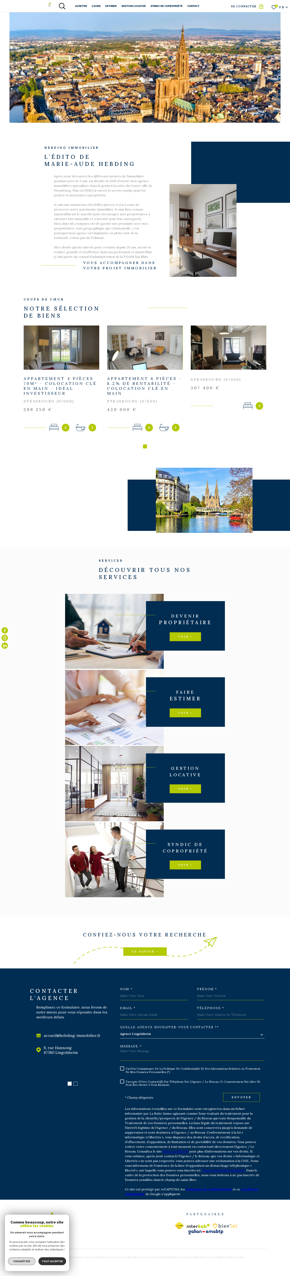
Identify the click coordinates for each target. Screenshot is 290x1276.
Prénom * (207, 989)
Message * (131, 1046)
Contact (193, 6)
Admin (195, 1257)
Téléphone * (210, 1008)
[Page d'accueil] (49, 4)
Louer (96, 6)
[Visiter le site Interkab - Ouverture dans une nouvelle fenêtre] (198, 1226)
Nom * (126, 989)
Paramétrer (21, 1261)
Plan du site (160, 1257)
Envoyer (241, 1097)
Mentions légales (180, 1257)
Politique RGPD (224, 1257)
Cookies (239, 1257)
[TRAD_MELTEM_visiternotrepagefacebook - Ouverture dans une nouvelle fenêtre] (5, 630)
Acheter (81, 6)
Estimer (111, 6)
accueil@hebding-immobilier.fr (72, 1035)
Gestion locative (133, 6)
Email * (128, 1008)
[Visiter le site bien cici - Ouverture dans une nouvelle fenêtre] (225, 1225)
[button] (145, 446)
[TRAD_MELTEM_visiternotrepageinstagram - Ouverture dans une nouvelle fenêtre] (5, 638)
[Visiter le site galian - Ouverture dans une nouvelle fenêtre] (206, 1232)
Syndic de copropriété (166, 6)
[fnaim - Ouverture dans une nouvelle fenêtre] (179, 1225)
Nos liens (207, 1257)
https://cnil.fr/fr (175, 1151)
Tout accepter (52, 1261)
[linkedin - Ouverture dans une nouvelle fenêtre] (5, 645)
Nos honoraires (142, 1257)
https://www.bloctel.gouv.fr (224, 1170)
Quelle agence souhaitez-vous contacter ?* (169, 1027)
